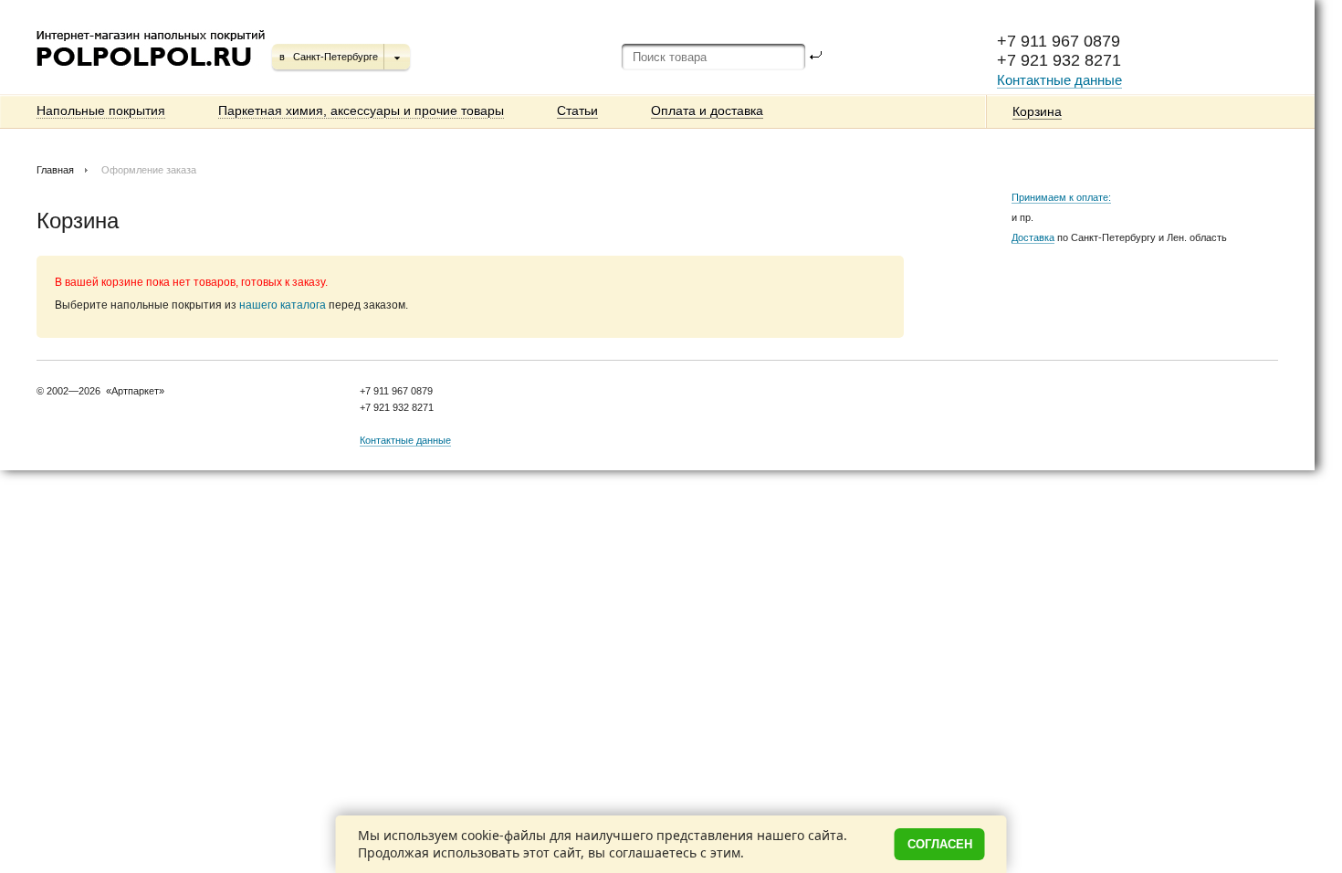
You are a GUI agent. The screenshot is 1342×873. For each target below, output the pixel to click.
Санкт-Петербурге (335, 56)
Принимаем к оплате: (1061, 197)
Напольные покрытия (101, 110)
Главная (55, 169)
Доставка (1033, 237)
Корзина (1037, 111)
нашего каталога (282, 305)
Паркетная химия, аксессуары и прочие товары (361, 110)
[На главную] (152, 73)
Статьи (577, 110)
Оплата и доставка (707, 110)
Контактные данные (1059, 80)
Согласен (939, 844)
